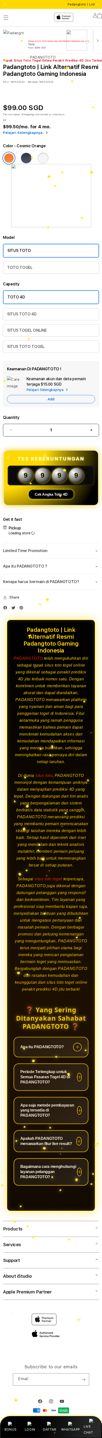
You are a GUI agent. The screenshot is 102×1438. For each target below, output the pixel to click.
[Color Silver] (43, 158)
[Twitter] (14, 608)
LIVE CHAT (88, 1429)
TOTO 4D (16, 297)
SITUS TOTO (19, 250)
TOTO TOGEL (20, 267)
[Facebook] (6, 608)
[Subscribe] (83, 1379)
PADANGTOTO (28, 658)
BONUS (10, 1429)
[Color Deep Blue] (26, 158)
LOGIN (30, 1429)
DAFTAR (49, 1429)
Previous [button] (4, 4)
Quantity (11, 417)
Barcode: (33, 81)
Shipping (28, 114)
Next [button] (97, 4)
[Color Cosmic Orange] (9, 158)
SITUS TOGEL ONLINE (27, 330)
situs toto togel (48, 879)
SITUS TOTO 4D (22, 314)
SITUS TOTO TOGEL (26, 346)
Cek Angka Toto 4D (51, 494)
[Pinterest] (22, 608)
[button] (51, 550)
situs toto (43, 775)
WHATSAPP (70, 1429)
